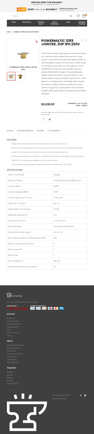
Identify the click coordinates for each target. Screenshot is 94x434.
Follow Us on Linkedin (30, 302)
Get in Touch (11, 351)
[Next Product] (85, 40)
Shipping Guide (12, 327)
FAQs (9, 330)
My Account (11, 318)
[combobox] (42, 16)
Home (8, 32)
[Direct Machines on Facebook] (80, 395)
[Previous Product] (82, 40)
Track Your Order (13, 321)
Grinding (10, 381)
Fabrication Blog (13, 362)
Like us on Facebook (14, 302)
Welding (10, 372)
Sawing (9, 375)
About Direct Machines (15, 345)
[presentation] (12, 130)
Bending (10, 378)
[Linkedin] (85, 395)
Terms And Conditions (15, 354)
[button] (78, 16)
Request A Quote (13, 348)
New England (12, 359)
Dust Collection (12, 383)
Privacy (9, 335)
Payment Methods (13, 324)
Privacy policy (12, 357)
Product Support (13, 333)
